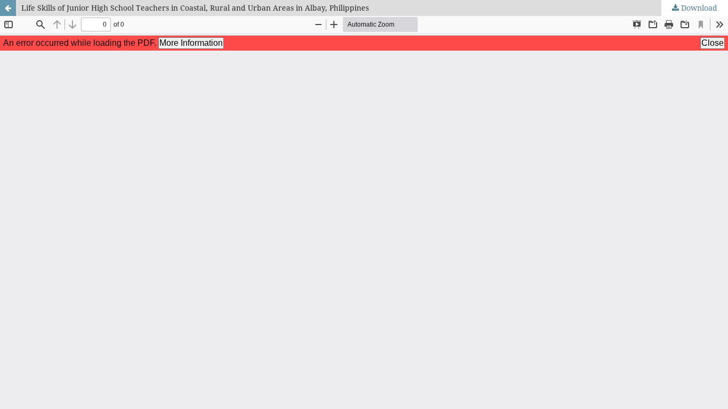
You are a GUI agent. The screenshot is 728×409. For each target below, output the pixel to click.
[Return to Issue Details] (8, 8)
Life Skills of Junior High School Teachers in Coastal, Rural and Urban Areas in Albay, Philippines (195, 8)
